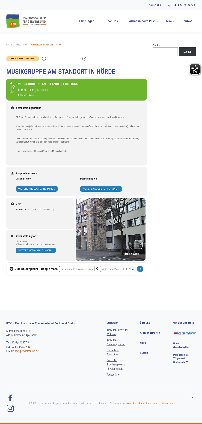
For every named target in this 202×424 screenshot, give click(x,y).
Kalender (154, 4)
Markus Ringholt (88, 178)
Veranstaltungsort (26, 236)
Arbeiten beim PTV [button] (142, 21)
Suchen (157, 45)
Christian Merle (24, 178)
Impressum (151, 403)
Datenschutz (167, 403)
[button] (192, 398)
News (170, 21)
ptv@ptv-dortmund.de (27, 351)
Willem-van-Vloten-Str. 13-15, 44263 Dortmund (36, 244)
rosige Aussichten (135, 403)
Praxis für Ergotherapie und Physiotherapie (116, 364)
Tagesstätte (113, 374)
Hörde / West (21, 241)
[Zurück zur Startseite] (26, 21)
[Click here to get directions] (140, 269)
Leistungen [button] (86, 21)
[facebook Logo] (10, 397)
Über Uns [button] (112, 21)
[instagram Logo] (10, 408)
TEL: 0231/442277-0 (183, 4)
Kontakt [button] (187, 21)
